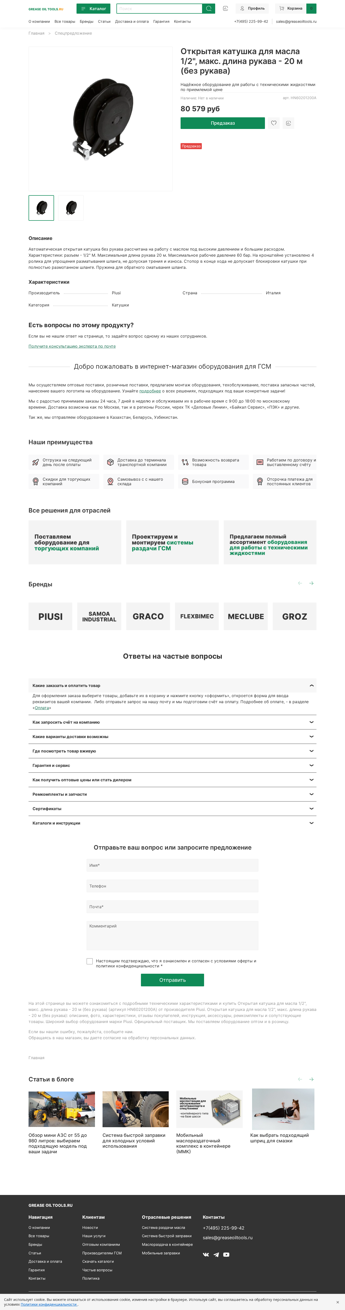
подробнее (150, 390)
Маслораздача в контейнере (167, 1244)
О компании (39, 21)
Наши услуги (94, 1236)
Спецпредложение (73, 33)
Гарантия (161, 21)
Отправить (172, 980)
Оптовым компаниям (101, 1244)
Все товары (65, 21)
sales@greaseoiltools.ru (296, 21)
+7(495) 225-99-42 (251, 21)
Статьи (104, 21)
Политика (91, 1278)
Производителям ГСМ (102, 1253)
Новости (90, 1227)
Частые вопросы (97, 1270)
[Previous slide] (37, 119)
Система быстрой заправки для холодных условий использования (134, 1141)
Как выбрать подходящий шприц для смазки (279, 1138)
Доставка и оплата (132, 21)
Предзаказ (223, 123)
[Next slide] (164, 119)
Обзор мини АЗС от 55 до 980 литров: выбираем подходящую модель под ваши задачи (58, 1143)
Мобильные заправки (161, 1253)
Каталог (98, 8)
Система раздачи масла (163, 1227)
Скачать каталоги (98, 1261)
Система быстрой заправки (167, 1236)
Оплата (42, 707)
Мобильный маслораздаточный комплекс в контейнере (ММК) (203, 1143)
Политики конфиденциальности (49, 1304)
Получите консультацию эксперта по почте (72, 346)
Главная (36, 33)
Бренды (86, 21)
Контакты (182, 21)
